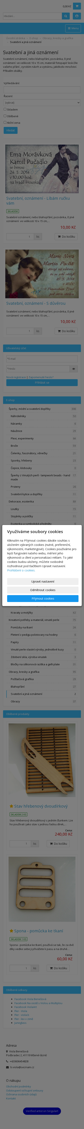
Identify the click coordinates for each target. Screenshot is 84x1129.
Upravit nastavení (42, 581)
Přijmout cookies (43, 598)
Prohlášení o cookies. (21, 570)
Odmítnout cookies (42, 590)
